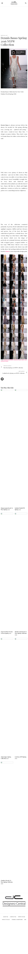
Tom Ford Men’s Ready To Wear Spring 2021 (7, 632)
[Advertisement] (14, 20)
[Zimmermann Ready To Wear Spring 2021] (7, 447)
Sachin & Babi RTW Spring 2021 (20, 508)
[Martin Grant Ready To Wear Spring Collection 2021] (21, 571)
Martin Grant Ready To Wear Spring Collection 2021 (21, 633)
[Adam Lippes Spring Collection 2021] (7, 696)
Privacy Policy (6, 919)
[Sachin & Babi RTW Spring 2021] (21, 447)
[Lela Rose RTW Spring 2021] (21, 696)
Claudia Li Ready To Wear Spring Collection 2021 (7, 882)
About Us (5, 916)
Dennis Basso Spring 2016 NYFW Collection (14, 41)
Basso (7, 251)
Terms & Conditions (17, 919)
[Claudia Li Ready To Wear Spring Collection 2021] (7, 820)
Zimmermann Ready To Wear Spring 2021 (7, 508)
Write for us (21, 916)
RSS (25, 919)
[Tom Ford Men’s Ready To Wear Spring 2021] (7, 571)
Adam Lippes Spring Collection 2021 (6, 757)
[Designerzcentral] (14, 3)
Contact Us (13, 916)
